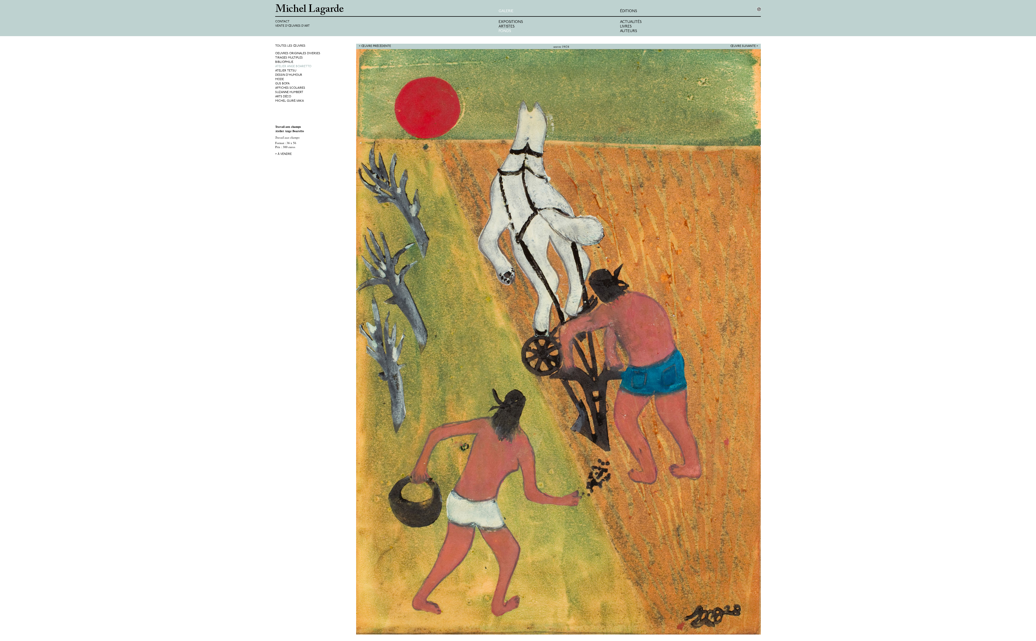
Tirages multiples (289, 57)
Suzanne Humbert (289, 92)
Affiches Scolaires (290, 88)
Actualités (631, 22)
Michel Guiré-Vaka (289, 101)
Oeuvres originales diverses (297, 53)
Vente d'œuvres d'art (292, 26)
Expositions (511, 22)
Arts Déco (283, 96)
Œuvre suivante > (744, 46)
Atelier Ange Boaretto (293, 66)
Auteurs (628, 31)
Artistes (506, 27)
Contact (282, 21)
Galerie (506, 11)
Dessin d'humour (288, 75)
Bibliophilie (284, 62)
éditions (628, 11)
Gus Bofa (282, 83)
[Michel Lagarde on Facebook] (759, 9)
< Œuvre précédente (375, 46)
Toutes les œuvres (290, 46)
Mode (279, 79)
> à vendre (283, 154)
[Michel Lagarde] (387, 9)
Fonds (505, 31)
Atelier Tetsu (285, 70)
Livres (626, 27)
